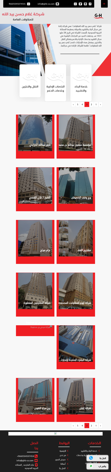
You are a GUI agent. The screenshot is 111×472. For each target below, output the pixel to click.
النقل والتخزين (91, 463)
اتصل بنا (62, 468)
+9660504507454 (25, 456)
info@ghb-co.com (25, 460)
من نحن (63, 455)
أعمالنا (63, 464)
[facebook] (90, 4)
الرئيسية (63, 451)
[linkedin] (85, 4)
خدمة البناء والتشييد (89, 451)
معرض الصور (60, 459)
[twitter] (80, 4)
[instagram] (75, 4)
